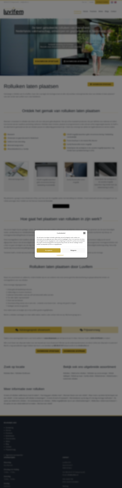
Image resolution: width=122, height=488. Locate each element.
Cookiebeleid (60, 255)
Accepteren (48, 250)
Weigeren (73, 250)
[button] (84, 233)
